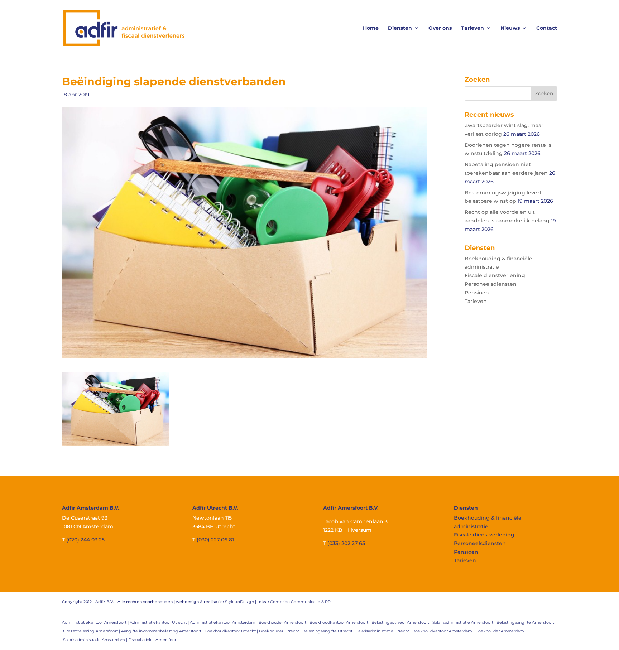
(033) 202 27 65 (346, 543)
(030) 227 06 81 (215, 539)
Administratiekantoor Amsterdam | (224, 622)
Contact (546, 28)
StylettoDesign (239, 601)
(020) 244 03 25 (85, 539)
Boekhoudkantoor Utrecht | (232, 631)
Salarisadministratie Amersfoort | (464, 622)
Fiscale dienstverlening (495, 275)
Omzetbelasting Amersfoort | (92, 631)
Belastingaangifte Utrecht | (329, 631)
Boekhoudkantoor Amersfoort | (340, 622)
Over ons (440, 28)
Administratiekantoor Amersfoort (94, 622)
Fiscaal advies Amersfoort (153, 639)
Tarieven (472, 28)
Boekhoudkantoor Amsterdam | (443, 631)
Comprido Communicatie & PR (300, 601)
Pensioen (477, 292)
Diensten (400, 28)
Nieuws (510, 28)
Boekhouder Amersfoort (282, 622)
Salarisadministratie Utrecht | (384, 631)
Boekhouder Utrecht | (280, 631)
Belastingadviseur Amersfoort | (401, 622)
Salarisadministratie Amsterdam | (95, 639)
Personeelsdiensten (491, 284)
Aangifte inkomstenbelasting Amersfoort (161, 631)
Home (371, 28)
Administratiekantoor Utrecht (158, 622)
